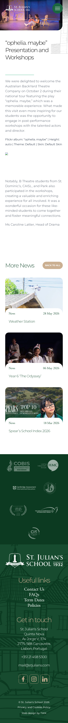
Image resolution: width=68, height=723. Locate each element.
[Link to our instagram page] (34, 679)
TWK (43, 713)
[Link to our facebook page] (23, 679)
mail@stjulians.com (34, 665)
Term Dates (34, 600)
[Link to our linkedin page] (44, 679)
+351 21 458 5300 (34, 657)
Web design (29, 713)
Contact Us (34, 589)
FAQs (34, 595)
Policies (34, 605)
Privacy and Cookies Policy (34, 707)
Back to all (52, 265)
